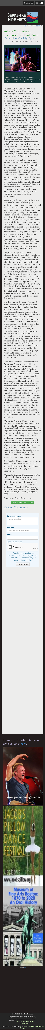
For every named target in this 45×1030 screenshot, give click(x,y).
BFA (25, 967)
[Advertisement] (22, 652)
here (23, 744)
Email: (9, 535)
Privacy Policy (24, 1023)
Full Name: (11, 528)
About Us (18, 1021)
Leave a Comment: (14, 516)
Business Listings (28, 1021)
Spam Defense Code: (14, 542)
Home (38, 3)
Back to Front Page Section (19, 502)
